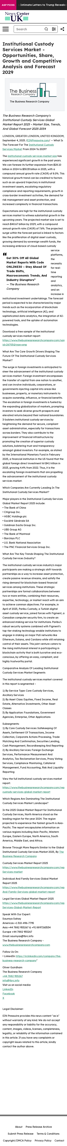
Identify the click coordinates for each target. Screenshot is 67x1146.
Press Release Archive (39, 1126)
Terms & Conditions (48, 1133)
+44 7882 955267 (12, 976)
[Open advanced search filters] (53, 29)
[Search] (46, 29)
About (18, 1126)
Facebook (8, 993)
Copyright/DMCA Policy (17, 1140)
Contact (59, 1140)
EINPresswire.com (38, 140)
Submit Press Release (21, 1133)
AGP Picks (8, 5)
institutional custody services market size (32, 156)
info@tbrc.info (10, 980)
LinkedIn (7, 989)
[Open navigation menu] (5, 29)
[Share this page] (62, 29)
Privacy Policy (43, 1140)
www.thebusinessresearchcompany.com (26, 944)
